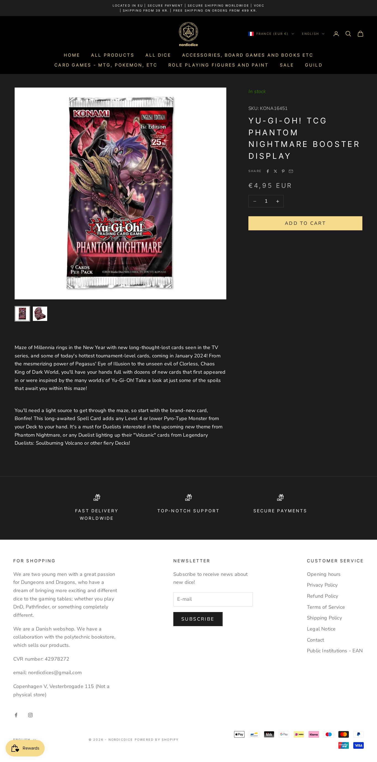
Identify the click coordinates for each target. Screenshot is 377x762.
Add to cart (305, 223)
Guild (314, 65)
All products (112, 55)
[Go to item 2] (40, 313)
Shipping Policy (324, 618)
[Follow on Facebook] (16, 715)
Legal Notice (321, 629)
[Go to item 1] (22, 313)
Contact (315, 640)
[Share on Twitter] (275, 171)
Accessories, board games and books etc (248, 55)
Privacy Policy (322, 585)
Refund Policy (322, 596)
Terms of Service (326, 607)
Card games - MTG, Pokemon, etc (105, 65)
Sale (287, 65)
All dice (158, 55)
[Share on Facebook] (268, 171)
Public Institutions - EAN (335, 650)
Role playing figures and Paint (218, 65)
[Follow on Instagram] (30, 715)
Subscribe (198, 619)
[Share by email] (291, 171)
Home (72, 55)
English (310, 34)
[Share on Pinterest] (283, 171)
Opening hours (324, 574)
